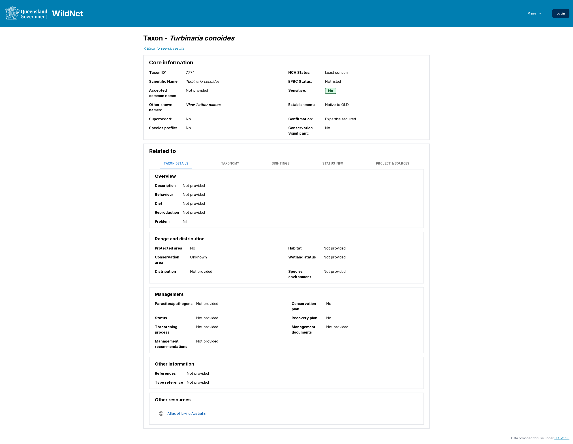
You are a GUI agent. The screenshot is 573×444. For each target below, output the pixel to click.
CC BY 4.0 (561, 438)
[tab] (176, 163)
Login (561, 13)
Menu (532, 13)
